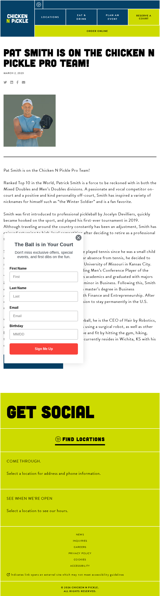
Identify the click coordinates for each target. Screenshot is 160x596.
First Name (18, 268)
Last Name (18, 288)
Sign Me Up (44, 349)
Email (14, 307)
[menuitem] (50, 17)
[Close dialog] (78, 238)
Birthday (16, 326)
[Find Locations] (39, 4)
